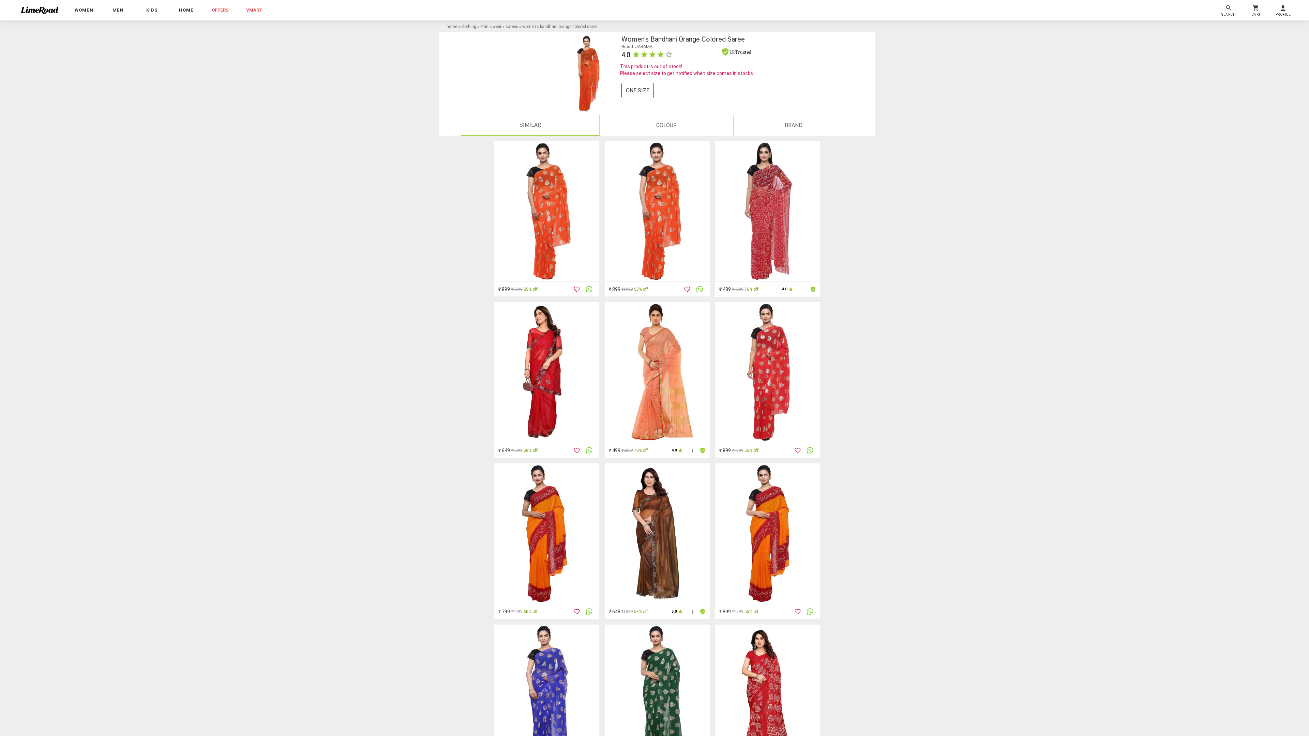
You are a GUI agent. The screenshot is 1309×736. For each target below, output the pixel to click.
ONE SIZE (637, 90)
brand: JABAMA (636, 46)
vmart (254, 10)
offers (220, 10)
